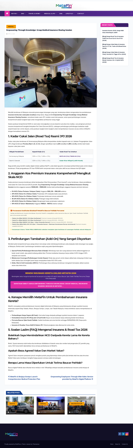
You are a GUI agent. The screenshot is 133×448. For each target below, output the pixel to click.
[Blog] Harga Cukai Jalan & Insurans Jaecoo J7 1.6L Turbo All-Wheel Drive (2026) (114, 46)
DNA (60, 13)
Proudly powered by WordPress (13, 444)
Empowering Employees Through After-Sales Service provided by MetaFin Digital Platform (79, 410)
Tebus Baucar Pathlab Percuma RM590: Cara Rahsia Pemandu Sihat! (18, 409)
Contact (80, 13)
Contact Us (125, 444)
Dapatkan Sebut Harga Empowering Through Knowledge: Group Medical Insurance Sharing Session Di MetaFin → (51, 285)
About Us (117, 444)
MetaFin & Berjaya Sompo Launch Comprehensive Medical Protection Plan (49, 409)
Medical (11, 26)
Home (111, 444)
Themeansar (36, 444)
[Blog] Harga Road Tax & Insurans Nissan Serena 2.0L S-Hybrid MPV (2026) (113, 60)
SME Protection (76, 403)
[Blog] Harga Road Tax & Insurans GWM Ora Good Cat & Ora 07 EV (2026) (113, 38)
